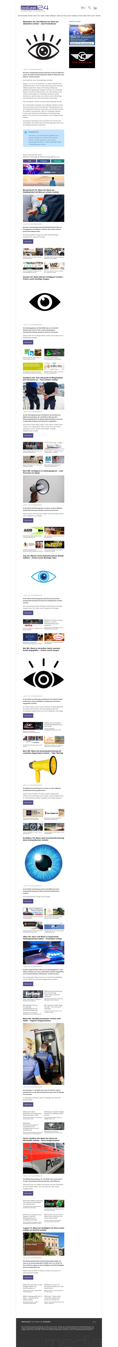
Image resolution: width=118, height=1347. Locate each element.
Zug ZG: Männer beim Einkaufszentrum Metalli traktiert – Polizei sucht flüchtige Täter (43, 557)
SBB (62, 16)
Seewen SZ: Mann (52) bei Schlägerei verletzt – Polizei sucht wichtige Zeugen (43, 278)
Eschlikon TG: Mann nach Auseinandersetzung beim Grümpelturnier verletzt (43, 839)
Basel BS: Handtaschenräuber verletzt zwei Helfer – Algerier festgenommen (42, 1020)
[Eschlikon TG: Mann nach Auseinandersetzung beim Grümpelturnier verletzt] (43, 863)
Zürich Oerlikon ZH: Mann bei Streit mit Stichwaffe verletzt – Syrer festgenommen (41, 1139)
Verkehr (58, 16)
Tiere (88, 16)
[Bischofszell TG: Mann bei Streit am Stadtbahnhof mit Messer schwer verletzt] (43, 208)
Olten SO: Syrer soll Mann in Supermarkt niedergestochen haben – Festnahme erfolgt (42, 938)
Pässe (65, 16)
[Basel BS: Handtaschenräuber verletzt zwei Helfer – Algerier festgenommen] (43, 1054)
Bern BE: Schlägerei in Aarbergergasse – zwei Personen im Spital (43, 472)
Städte (35, 16)
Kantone (30, 16)
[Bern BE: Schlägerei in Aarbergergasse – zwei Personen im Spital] (43, 489)
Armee (84, 16)
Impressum (26, 1322)
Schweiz (20, 16)
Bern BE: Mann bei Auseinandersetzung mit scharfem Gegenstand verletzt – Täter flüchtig (43, 752)
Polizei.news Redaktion (36, 69)
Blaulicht (92, 16)
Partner (98, 16)
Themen (47, 16)
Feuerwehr (74, 16)
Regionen (25, 16)
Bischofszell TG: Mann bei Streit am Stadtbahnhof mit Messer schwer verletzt (41, 191)
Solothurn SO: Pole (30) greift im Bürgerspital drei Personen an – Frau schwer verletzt (43, 379)
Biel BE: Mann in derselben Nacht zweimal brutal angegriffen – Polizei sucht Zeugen (41, 649)
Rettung (80, 16)
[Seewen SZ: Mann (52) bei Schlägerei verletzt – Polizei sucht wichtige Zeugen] (43, 302)
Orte (38, 16)
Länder (42, 16)
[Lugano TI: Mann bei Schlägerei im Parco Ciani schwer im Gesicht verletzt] (43, 1244)
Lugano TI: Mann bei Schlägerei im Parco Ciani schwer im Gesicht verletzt (43, 1229)
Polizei (69, 16)
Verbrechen (53, 16)
